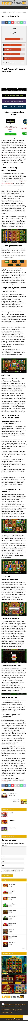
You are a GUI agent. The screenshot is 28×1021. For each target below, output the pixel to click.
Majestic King (12, 910)
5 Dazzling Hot (12, 923)
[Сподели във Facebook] (3, 22)
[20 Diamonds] (4, 829)
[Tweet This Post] (6, 22)
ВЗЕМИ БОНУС (10, 134)
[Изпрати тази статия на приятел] (15, 22)
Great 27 (11, 812)
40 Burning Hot (12, 917)
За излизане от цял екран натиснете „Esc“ (14, 89)
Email (2, 861)
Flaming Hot (11, 891)
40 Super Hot (12, 820)
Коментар (4, 845)
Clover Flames (9, 971)
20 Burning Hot (8, 183)
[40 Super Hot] (4, 822)
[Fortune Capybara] (20, 989)
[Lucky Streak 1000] (7, 979)
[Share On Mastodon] (24, 22)
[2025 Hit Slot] (20, 979)
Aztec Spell (11, 929)
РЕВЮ (10, 131)
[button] (26, 8)
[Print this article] (18, 22)
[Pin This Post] (12, 22)
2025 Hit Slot (11, 942)
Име (2, 857)
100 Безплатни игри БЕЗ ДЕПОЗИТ (10, 128)
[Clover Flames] (14, 965)
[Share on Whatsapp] (21, 22)
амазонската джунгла (9, 154)
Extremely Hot (12, 897)
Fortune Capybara (20, 990)
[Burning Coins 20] (7, 989)
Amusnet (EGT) (9, 789)
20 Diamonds (12, 828)
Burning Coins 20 (12, 936)
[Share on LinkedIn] (9, 22)
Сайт (2, 865)
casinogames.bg (5, 780)
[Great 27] (4, 814)
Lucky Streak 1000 (7, 981)
